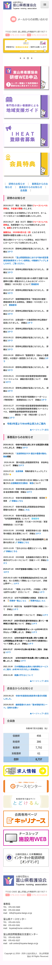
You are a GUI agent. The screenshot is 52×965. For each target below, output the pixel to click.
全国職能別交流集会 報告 (22, 483)
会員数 (23, 190)
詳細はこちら (17, 500)
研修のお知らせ (17, 183)
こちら (27, 509)
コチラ (10, 251)
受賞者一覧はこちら (17, 601)
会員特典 (19, 471)
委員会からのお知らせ (30, 187)
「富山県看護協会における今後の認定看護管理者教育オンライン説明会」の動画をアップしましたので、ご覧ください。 (25, 260)
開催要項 (35, 284)
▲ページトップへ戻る (39, 429)
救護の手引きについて (23, 675)
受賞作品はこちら (37, 601)
